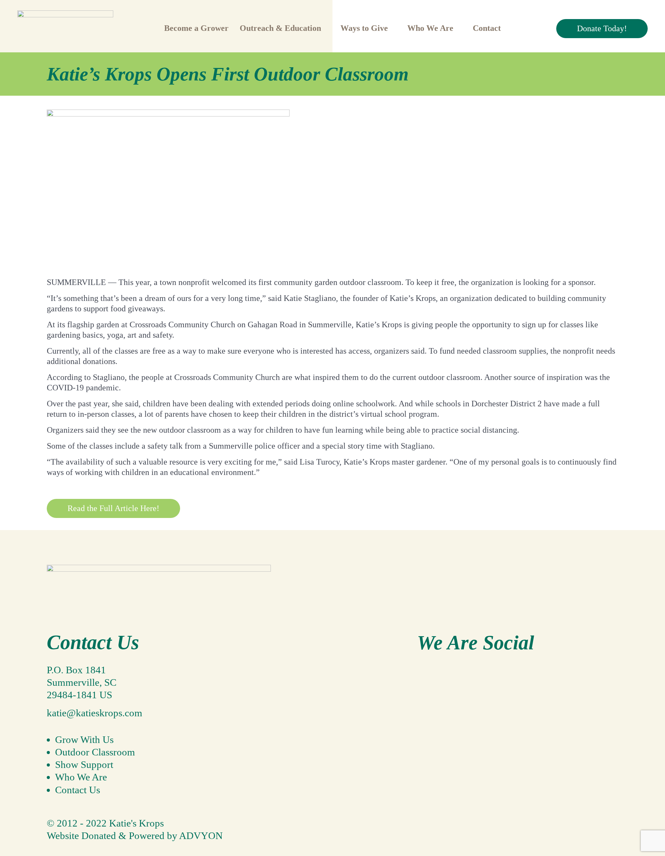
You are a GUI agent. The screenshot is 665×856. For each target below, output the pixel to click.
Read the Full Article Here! (113, 508)
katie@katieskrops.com (94, 712)
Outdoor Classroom (95, 752)
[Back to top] (53, 810)
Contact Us (77, 789)
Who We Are (81, 776)
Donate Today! (602, 28)
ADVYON (201, 835)
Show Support (84, 764)
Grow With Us (84, 739)
